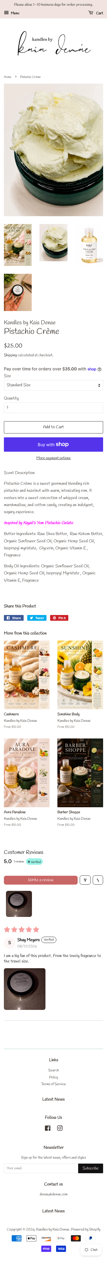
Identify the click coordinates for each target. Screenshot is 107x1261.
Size (7, 376)
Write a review (41, 880)
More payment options (53, 458)
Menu (14, 13)
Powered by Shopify (85, 1229)
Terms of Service (53, 1084)
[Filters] (85, 880)
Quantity (11, 398)
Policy (53, 1077)
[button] (24, 989)
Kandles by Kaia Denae (52, 1229)
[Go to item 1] (19, 904)
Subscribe (91, 1168)
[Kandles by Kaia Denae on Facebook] (48, 1129)
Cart (99, 13)
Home (7, 77)
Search (53, 1070)
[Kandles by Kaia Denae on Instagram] (60, 1129)
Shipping (10, 355)
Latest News (53, 1099)
